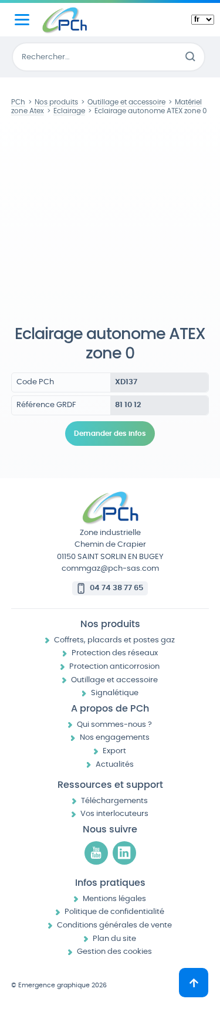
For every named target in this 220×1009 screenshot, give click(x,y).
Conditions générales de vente (114, 925)
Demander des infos (110, 433)
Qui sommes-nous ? (114, 725)
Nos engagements (115, 737)
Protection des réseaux (115, 653)
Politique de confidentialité (114, 912)
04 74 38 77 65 (116, 588)
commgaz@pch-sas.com (110, 569)
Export (114, 751)
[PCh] (64, 19)
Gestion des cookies (114, 952)
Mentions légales (114, 899)
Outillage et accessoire (114, 680)
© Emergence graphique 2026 (59, 985)
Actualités (115, 764)
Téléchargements (114, 801)
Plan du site (114, 939)
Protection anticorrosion (114, 667)
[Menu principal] (22, 19)
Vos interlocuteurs (114, 814)
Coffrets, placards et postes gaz (114, 640)
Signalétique (114, 693)
